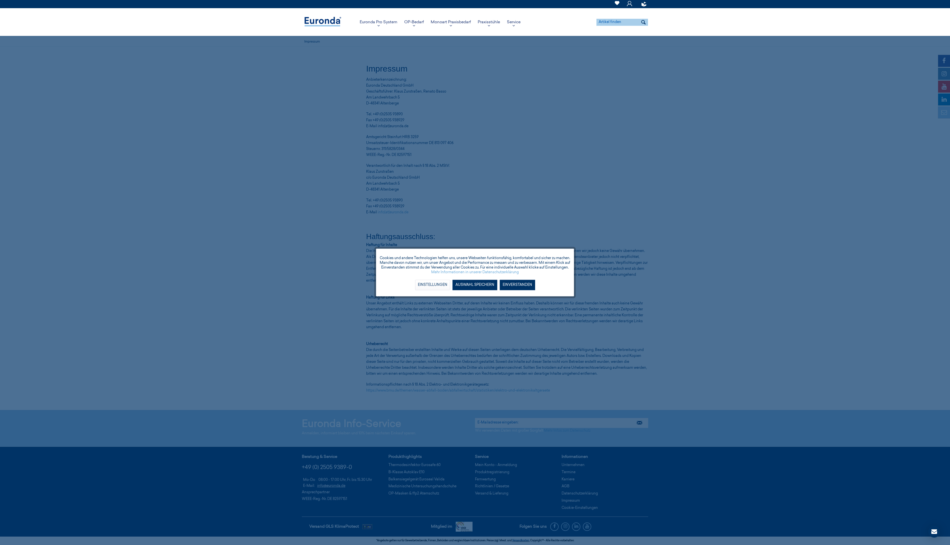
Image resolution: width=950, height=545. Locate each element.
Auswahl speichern (474, 285)
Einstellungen (432, 285)
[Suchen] (643, 22)
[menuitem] (617, 4)
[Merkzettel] (617, 6)
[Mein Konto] (629, 6)
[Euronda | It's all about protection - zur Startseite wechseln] (322, 22)
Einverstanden (517, 285)
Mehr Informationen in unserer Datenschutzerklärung (475, 272)
